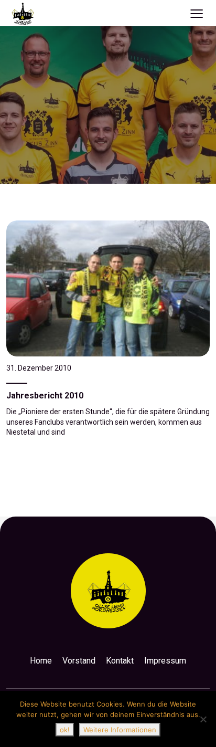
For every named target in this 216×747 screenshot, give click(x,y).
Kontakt (120, 661)
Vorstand (78, 661)
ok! (65, 729)
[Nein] (203, 719)
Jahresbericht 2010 (44, 396)
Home (41, 661)
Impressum (165, 661)
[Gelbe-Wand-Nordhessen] (22, 13)
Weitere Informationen (119, 729)
